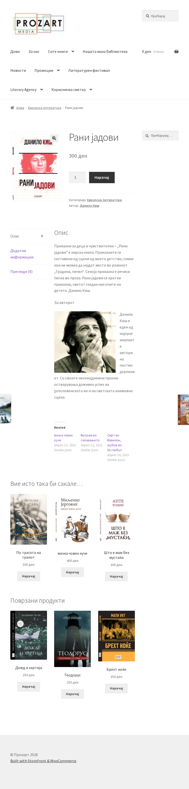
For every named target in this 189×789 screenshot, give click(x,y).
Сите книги (58, 51)
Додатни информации (21, 253)
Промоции (43, 70)
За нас (33, 51)
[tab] (28, 236)
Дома (15, 51)
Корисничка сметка (68, 89)
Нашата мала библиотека (105, 51)
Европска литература (44, 107)
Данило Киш (89, 205)
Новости (18, 70)
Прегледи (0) (21, 271)
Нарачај (101, 177)
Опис (14, 236)
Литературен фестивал (89, 70)
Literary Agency (23, 89)
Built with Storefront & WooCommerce (43, 760)
